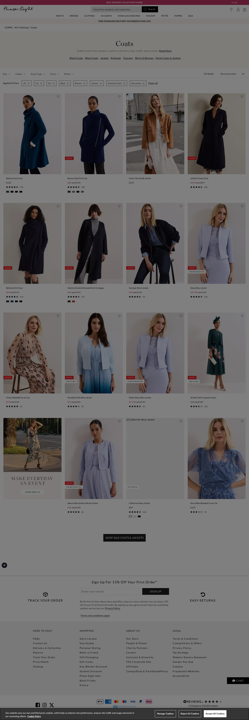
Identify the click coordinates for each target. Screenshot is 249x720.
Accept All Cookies (215, 713)
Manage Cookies (165, 713)
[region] (124, 714)
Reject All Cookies (190, 713)
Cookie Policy (34, 716)
